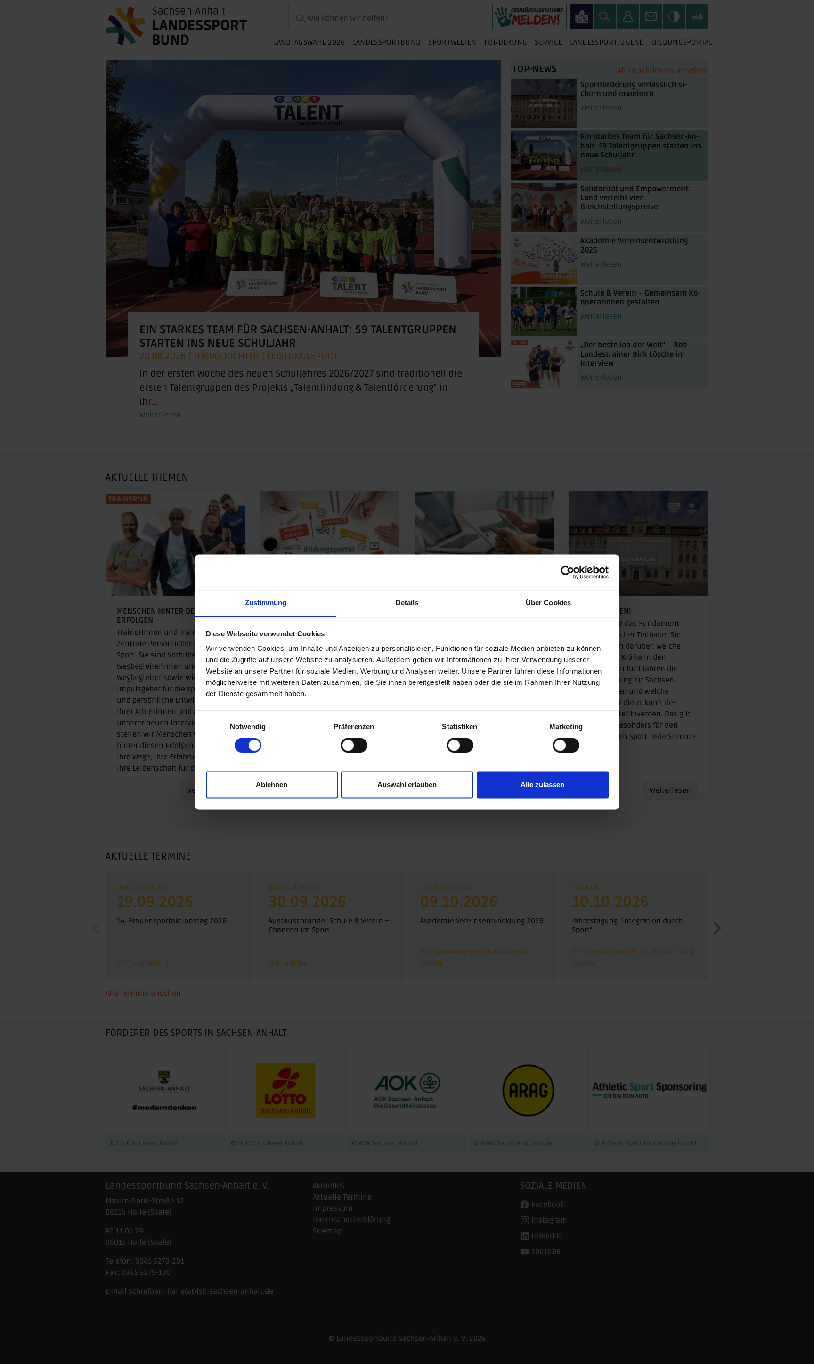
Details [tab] (407, 603)
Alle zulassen (542, 785)
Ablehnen (271, 785)
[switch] (354, 745)
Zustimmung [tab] (266, 603)
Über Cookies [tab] (548, 603)
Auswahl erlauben (407, 785)
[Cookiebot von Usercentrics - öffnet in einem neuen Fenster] (567, 572)
